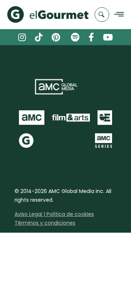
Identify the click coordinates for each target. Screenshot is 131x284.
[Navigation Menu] (117, 14)
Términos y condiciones (45, 222)
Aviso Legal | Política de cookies (54, 214)
